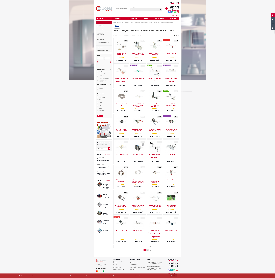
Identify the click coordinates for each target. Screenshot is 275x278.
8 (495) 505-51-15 (174, 7)
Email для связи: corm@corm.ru (153, 266)
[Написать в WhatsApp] (175, 12)
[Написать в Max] (169, 12)
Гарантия (115, 265)
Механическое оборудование (100, 26)
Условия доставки (134, 262)
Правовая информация (118, 269)
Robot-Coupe (100, 47)
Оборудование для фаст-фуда (103, 43)
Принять (173, 275)
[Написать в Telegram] (172, 12)
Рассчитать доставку (135, 265)
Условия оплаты (133, 264)
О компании (118, 18)
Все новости (107, 154)
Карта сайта (132, 269)
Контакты (173, 18)
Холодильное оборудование (100, 34)
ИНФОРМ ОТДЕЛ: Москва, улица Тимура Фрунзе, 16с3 (154, 269)
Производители (159, 18)
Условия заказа (133, 261)
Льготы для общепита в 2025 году (105, 230)
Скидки (146, 18)
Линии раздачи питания (102, 50)
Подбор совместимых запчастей (137, 267)
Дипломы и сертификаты (119, 261)
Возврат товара (117, 267)
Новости (115, 262)
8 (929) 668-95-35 (174, 9)
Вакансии (115, 264)
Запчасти (99, 22)
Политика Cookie (138, 275)
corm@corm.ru (174, 2)
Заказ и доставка (133, 18)
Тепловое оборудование (102, 29)
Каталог (101, 18)
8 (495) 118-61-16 (174, 6)
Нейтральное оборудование (100, 38)
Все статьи (108, 180)
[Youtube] (178, 12)
